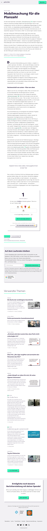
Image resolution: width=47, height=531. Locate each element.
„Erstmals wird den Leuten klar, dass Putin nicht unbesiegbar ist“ (23, 335)
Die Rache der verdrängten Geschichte (20, 300)
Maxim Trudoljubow (20, 54)
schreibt (36, 47)
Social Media (7, 10)
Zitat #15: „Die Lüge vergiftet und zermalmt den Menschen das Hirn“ (23, 356)
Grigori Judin (14, 347)
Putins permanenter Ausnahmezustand (20, 318)
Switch (30, 214)
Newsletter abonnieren (32, 265)
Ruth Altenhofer (21, 55)
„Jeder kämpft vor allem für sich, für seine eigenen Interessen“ (21, 376)
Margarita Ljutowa (15, 388)
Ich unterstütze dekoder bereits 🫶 (26, 225)
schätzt (33, 39)
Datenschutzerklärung (12, 272)
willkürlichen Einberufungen (30, 25)
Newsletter (11, 254)
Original (5, 54)
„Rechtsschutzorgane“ (12, 96)
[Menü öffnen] (1, 2)
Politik (8, 239)
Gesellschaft (10, 311)
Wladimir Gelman (10, 390)
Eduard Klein (11, 446)
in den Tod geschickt (12, 154)
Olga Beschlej (14, 368)
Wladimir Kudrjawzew (19, 464)
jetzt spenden (23, 497)
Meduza (9, 297)
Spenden (42, 2)
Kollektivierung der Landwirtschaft (17, 429)
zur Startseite (13, 470)
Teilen (7, 236)
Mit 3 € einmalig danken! (23, 218)
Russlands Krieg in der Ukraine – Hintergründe (16, 240)
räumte (11, 30)
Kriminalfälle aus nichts (21, 99)
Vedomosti (9, 451)
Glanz (17, 176)
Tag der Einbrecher (13, 453)
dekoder (9, 352)
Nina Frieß (11, 422)
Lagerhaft (17, 128)
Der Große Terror (12, 397)
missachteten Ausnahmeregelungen (22, 27)
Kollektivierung (10, 119)
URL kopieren (16, 236)
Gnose (10, 395)
